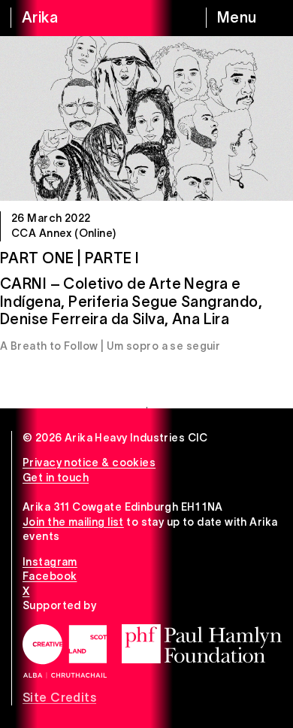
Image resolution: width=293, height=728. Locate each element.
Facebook (50, 576)
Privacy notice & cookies (89, 463)
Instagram (50, 562)
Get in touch (56, 478)
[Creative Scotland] (65, 651)
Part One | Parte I (70, 258)
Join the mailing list (73, 522)
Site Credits (59, 697)
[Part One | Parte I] (146, 118)
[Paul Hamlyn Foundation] (202, 643)
